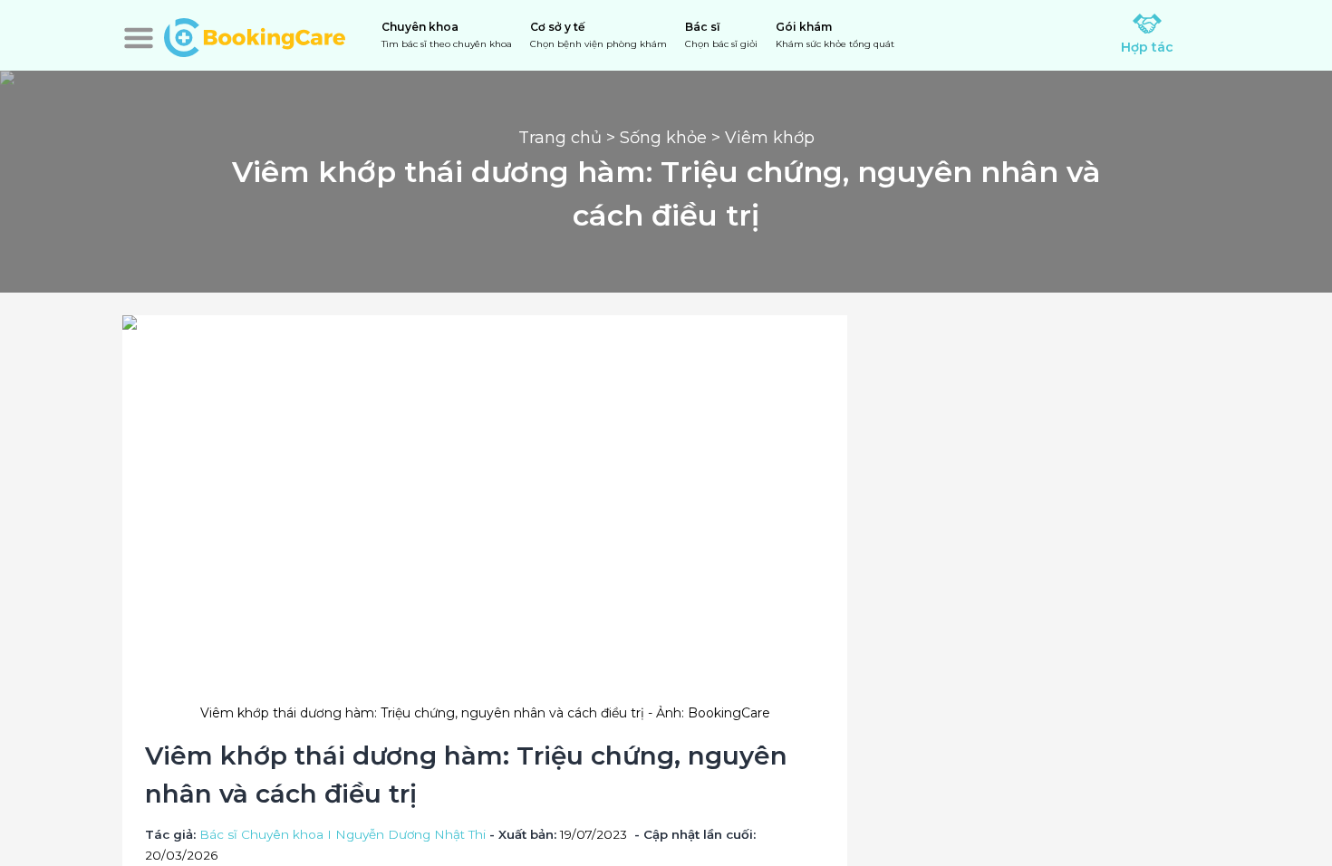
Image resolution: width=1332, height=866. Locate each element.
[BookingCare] (254, 35)
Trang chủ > (569, 138)
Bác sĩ (721, 35)
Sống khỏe (663, 138)
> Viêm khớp (761, 138)
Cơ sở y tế (598, 35)
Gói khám (835, 35)
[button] (138, 38)
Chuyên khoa (446, 35)
